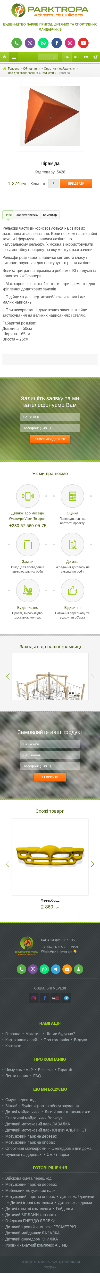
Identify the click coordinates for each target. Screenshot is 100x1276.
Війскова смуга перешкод (28, 1178)
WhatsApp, (17, 519)
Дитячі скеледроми (75, 1203)
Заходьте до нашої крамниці (50, 646)
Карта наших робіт (22, 1040)
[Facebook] (45, 998)
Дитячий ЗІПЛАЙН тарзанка (30, 1215)
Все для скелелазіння (23, 73)
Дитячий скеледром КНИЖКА (31, 1239)
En (86, 57)
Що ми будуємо (50, 1089)
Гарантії (65, 1070)
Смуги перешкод (20, 1100)
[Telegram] (66, 998)
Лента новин (16, 1076)
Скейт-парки (58, 1154)
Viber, (29, 519)
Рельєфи (48, 73)
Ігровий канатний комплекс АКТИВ (36, 1245)
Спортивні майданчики (59, 68)
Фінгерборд (50, 900)
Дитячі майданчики (22, 1112)
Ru (76, 57)
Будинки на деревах (23, 1154)
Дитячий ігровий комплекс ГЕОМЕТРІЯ (40, 1227)
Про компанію (56, 1040)
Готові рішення (50, 1168)
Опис (8, 215)
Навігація (50, 1023)
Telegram (39, 519)
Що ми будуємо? (60, 1034)
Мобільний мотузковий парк (30, 1190)
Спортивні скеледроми (25, 1148)
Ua (67, 57)
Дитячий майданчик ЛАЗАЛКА (32, 1233)
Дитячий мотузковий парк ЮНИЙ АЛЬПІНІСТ (46, 1130)
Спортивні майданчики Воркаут (33, 1118)
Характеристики (27, 215)
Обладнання (31, 68)
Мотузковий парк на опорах (30, 1142)
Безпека (45, 1070)
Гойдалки (64, 1209)
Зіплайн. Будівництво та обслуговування (42, 1106)
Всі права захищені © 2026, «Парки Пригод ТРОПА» (50, 1264)
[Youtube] (55, 998)
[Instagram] (34, 998)
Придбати (76, 183)
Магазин (33, 1034)
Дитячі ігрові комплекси (31, 1203)
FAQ (37, 1076)
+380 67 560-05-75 (27, 525)
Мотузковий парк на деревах (31, 1136)
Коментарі (50, 215)
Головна (13, 68)
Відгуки (80, 1040)
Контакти (13, 1046)
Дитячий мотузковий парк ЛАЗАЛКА (37, 1124)
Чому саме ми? (19, 1070)
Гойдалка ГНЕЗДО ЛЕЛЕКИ (30, 1221)
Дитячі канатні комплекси (67, 1112)
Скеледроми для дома (71, 1148)
